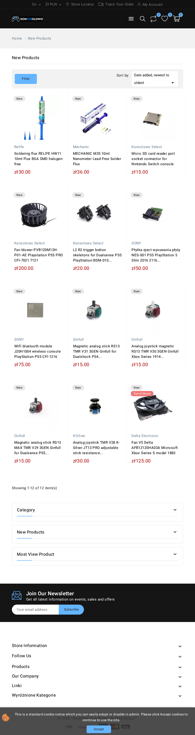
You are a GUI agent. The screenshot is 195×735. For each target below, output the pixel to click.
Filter (22, 79)
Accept (99, 729)
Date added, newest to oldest (155, 79)
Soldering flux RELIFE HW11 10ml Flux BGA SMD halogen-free (38, 159)
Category (26, 510)
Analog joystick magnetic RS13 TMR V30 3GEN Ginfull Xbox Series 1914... (155, 351)
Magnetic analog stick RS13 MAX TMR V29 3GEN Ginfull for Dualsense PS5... (37, 448)
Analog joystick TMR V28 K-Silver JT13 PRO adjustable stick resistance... (96, 448)
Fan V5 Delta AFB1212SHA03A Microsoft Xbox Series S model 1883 (155, 448)
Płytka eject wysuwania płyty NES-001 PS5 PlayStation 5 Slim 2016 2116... (156, 255)
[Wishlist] (164, 18)
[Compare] (153, 18)
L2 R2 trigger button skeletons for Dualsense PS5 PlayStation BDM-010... (97, 255)
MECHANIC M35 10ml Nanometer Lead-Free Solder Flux (97, 159)
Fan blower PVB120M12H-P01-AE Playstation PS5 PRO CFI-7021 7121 (38, 255)
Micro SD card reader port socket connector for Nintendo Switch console (153, 159)
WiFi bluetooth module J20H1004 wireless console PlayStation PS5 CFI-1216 (37, 351)
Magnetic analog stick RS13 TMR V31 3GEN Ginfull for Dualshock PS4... (96, 351)
